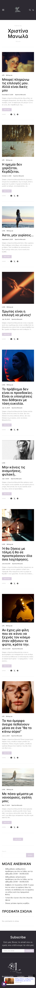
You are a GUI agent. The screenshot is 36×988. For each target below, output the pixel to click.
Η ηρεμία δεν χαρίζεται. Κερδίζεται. (12, 168)
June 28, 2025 (6, 563)
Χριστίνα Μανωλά (20, 94)
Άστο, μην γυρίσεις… (18, 235)
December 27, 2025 (7, 94)
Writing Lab (9, 75)
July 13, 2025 (6, 408)
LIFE (3, 75)
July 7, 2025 (5, 478)
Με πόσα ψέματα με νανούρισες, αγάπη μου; (17, 797)
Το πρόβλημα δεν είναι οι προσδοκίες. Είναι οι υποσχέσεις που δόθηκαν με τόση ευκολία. (17, 396)
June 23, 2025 (6, 648)
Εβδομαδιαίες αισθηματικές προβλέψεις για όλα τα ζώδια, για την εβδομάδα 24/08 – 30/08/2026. (19, 871)
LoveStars (20, 976)
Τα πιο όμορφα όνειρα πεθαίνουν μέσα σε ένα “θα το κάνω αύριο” (17, 726)
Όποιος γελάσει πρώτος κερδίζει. (17, 903)
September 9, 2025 (7, 239)
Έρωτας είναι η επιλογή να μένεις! (16, 313)
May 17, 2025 (6, 805)
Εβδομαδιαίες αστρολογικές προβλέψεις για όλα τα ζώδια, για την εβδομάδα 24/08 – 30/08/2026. (19, 879)
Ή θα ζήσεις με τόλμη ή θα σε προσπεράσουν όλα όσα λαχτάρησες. (17, 554)
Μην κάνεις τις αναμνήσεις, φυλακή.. (13, 470)
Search (4, 851)
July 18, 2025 (6, 319)
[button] (33, 10)
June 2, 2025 (6, 736)
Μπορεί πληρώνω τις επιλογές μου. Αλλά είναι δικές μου (15, 85)
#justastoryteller (8, 976)
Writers (30, 976)
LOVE (3, 231)
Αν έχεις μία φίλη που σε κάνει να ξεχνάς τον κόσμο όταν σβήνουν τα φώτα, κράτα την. (16, 637)
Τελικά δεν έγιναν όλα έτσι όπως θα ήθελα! (18, 899)
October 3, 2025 (6, 176)
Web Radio (9, 979)
